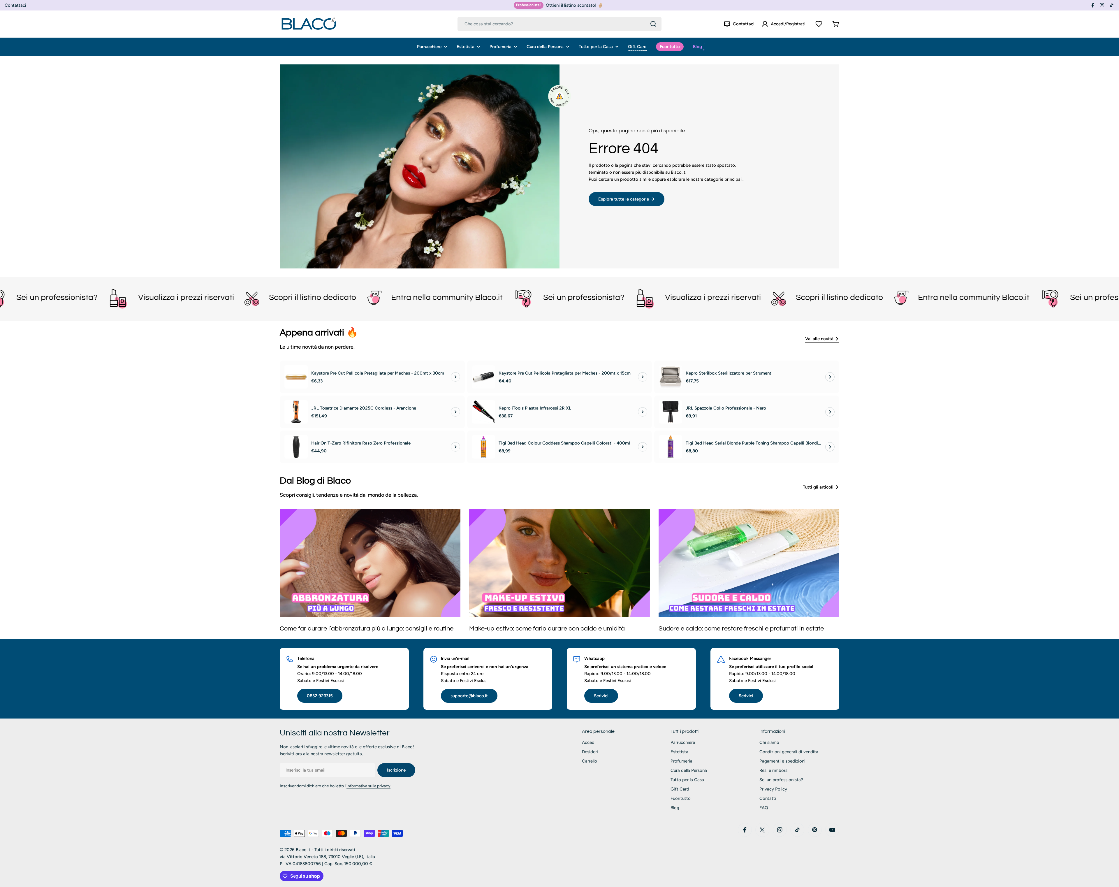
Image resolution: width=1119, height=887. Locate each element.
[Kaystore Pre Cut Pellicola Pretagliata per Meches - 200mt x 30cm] (296, 377)
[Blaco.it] (162, 297)
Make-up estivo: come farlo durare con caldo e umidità (547, 628)
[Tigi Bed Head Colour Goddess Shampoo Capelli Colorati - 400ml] (483, 447)
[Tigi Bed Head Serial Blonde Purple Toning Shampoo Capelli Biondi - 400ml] (670, 447)
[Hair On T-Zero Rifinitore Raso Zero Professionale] (296, 447)
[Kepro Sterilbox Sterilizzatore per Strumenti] (670, 377)
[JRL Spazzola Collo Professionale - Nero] (670, 412)
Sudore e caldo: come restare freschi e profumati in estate (741, 628)
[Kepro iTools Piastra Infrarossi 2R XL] (483, 412)
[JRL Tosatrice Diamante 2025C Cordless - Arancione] (296, 412)
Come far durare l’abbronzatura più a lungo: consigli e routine (366, 628)
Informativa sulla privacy (368, 786)
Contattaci (15, 5)
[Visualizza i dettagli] (455, 377)
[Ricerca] (653, 23)
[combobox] (559, 24)
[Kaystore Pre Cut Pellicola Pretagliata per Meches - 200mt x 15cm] (483, 377)
